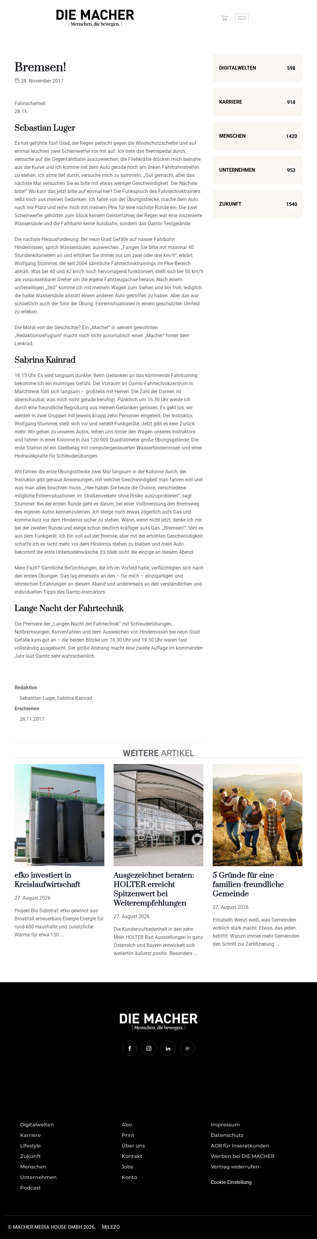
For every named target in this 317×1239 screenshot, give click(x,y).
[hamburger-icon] (242, 18)
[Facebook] (129, 1048)
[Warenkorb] (224, 18)
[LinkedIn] (168, 1048)
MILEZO (111, 1227)
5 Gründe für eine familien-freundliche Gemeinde (248, 885)
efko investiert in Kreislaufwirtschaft (47, 880)
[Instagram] (148, 1048)
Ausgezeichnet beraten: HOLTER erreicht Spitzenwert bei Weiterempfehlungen (154, 889)
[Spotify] (187, 1048)
